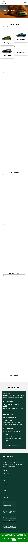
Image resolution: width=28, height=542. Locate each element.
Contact (5, 490)
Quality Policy (6, 497)
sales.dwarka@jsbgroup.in (14, 445)
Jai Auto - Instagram (14, 223)
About (5, 488)
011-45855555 (6, 504)
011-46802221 (6, 511)
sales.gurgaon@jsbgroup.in (12, 404)
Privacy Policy (6, 495)
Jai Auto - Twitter (14, 273)
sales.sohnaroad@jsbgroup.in (13, 431)
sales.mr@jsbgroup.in (11, 417)
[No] (26, 537)
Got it (14, 539)
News (5, 492)
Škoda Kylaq (7, 43)
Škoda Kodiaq (21, 52)
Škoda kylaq (6, 480)
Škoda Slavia (21, 39)
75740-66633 (10, 401)
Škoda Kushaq (7, 55)
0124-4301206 (6, 526)
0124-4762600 (6, 518)
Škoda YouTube (14, 375)
